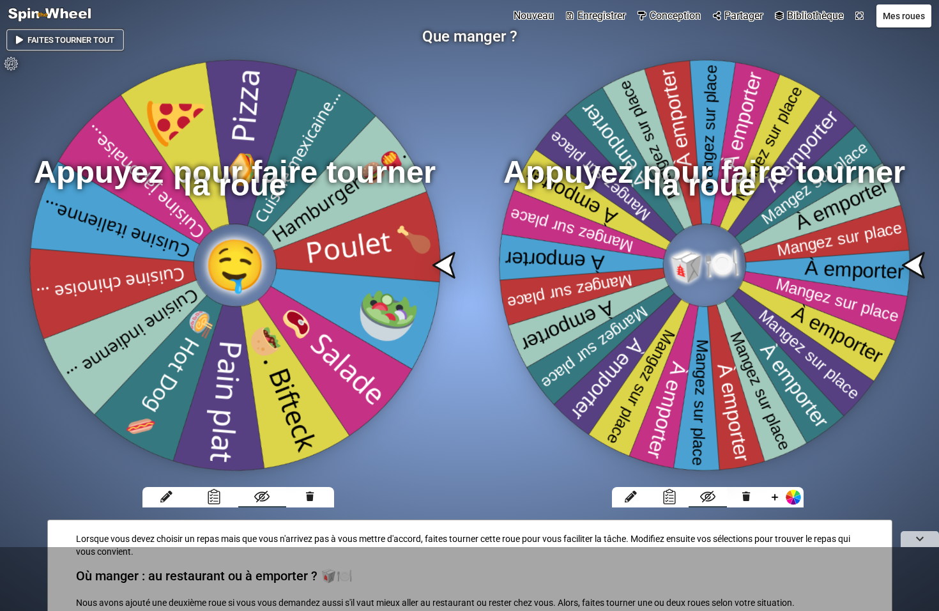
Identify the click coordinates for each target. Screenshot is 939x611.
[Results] (214, 497)
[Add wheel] (784, 497)
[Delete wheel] (310, 497)
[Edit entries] (166, 497)
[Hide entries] (262, 497)
